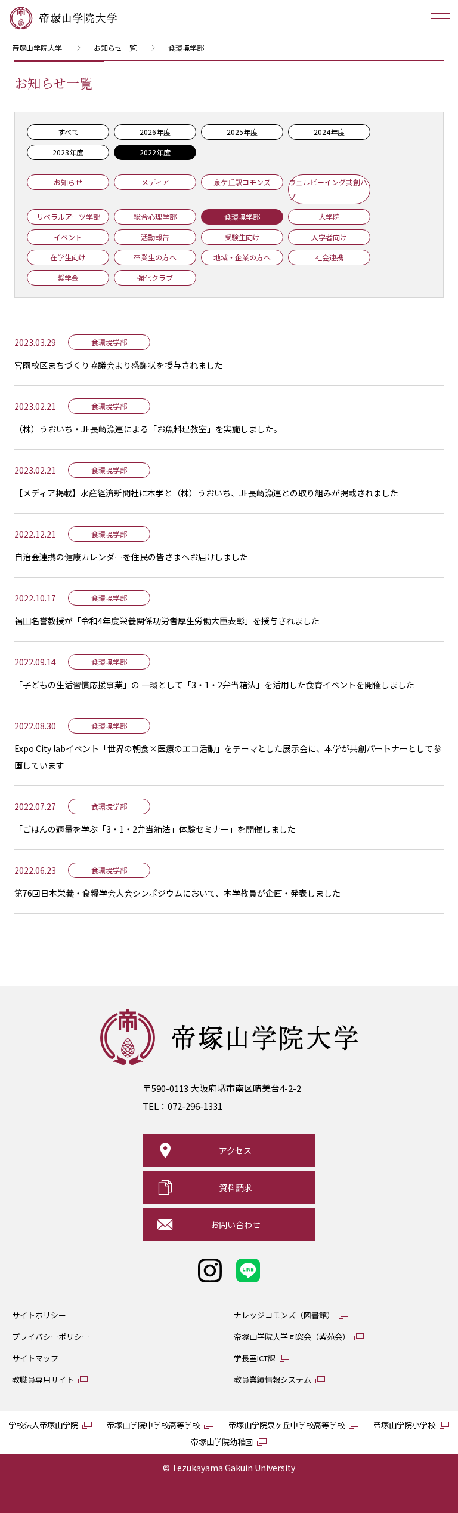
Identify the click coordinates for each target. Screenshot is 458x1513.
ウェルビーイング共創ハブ (328, 189)
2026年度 (155, 132)
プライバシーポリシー (50, 1336)
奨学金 (68, 277)
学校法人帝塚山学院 (43, 1425)
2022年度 (155, 152)
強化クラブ (155, 277)
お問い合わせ (236, 1224)
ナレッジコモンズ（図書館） (284, 1315)
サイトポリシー (39, 1315)
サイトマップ (35, 1358)
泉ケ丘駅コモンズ (242, 182)
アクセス (235, 1150)
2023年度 (67, 152)
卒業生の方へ (155, 257)
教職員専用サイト (43, 1379)
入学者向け (329, 237)
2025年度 (242, 132)
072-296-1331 (195, 1106)
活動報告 (155, 237)
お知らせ (68, 182)
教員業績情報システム (272, 1379)
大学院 (329, 216)
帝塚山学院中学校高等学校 (153, 1425)
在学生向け (68, 257)
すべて (68, 132)
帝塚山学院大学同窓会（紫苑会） (292, 1336)
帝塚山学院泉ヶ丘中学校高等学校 (286, 1425)
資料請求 (235, 1187)
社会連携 (329, 257)
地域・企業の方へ (242, 257)
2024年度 (329, 132)
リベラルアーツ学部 (68, 216)
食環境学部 (242, 216)
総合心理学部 (155, 216)
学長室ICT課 (255, 1358)
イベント (68, 237)
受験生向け (242, 237)
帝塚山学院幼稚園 (222, 1441)
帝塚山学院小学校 (404, 1425)
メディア (155, 182)
